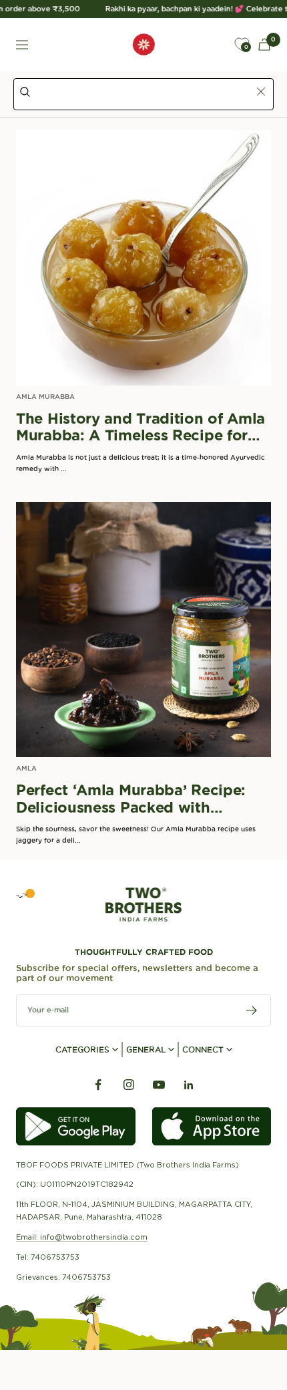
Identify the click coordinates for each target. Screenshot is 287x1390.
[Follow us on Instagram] (128, 1085)
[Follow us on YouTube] (159, 1085)
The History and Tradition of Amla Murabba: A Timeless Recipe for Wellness (140, 427)
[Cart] (264, 44)
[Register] (252, 1010)
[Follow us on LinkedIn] (189, 1085)
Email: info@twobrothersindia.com (82, 1237)
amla (26, 768)
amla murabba (45, 396)
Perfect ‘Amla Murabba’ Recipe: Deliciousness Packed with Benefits (131, 799)
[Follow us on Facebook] (98, 1085)
